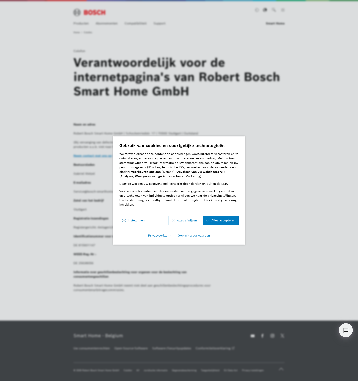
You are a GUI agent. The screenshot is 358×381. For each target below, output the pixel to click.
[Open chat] (346, 330)
